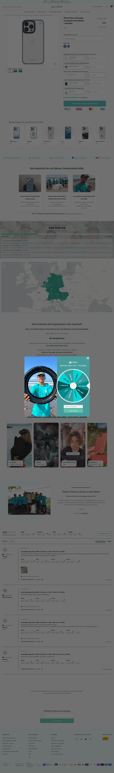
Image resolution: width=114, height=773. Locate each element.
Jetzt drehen (73, 411)
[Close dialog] (88, 358)
